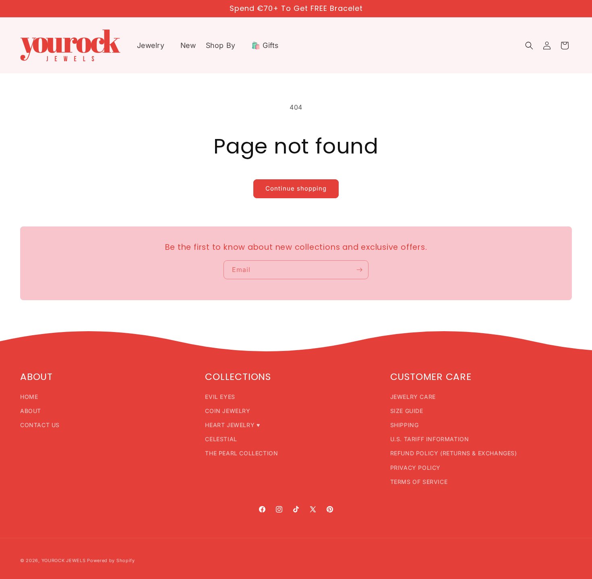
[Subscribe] (359, 269)
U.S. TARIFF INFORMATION (429, 439)
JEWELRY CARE (413, 396)
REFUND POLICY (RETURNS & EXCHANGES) (453, 453)
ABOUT (30, 410)
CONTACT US (40, 424)
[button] (154, 45)
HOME (29, 396)
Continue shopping (296, 188)
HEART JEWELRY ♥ (232, 424)
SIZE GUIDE (406, 410)
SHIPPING (404, 424)
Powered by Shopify (111, 560)
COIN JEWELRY (227, 410)
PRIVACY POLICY (415, 467)
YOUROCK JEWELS (63, 560)
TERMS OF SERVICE (419, 481)
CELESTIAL (221, 439)
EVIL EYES (220, 396)
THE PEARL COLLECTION (241, 453)
